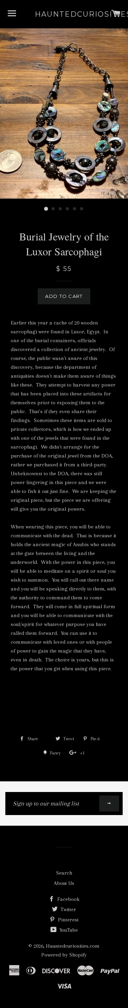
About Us (64, 883)
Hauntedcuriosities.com (64, 14)
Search (64, 873)
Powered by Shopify (64, 955)
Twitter (67, 909)
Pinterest (68, 919)
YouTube (68, 930)
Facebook (68, 899)
